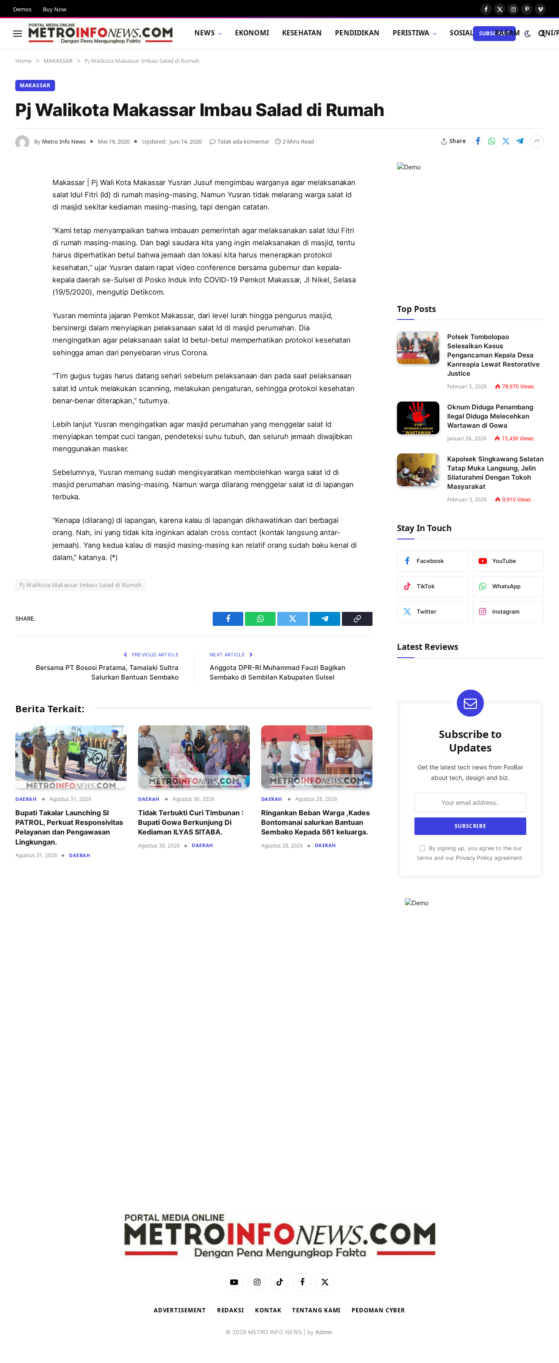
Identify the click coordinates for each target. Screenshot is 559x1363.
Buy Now (54, 9)
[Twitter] (24, 227)
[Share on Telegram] (519, 141)
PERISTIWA (411, 33)
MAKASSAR (35, 85)
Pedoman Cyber (378, 1310)
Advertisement (180, 1310)
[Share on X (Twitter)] (505, 141)
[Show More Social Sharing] (537, 141)
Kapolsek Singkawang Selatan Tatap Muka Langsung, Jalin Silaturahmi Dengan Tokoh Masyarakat (495, 473)
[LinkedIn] (24, 249)
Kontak (268, 1310)
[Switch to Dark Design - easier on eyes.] (527, 33)
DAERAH (25, 799)
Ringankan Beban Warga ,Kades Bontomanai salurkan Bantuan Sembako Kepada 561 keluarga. (315, 822)
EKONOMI (252, 33)
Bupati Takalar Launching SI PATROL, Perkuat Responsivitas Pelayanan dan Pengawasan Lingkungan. (69, 827)
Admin (323, 1332)
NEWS (204, 33)
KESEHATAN (302, 33)
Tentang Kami (316, 1310)
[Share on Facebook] (477, 141)
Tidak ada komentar (243, 141)
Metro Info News (64, 141)
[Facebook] (24, 205)
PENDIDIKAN (357, 33)
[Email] (24, 294)
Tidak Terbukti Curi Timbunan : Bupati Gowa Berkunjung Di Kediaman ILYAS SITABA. (191, 822)
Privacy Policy (474, 858)
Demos (22, 9)
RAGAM (508, 33)
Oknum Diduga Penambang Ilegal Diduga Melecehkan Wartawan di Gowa (490, 416)
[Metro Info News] (100, 33)
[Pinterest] (24, 272)
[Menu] (17, 33)
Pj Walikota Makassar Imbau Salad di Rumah (80, 585)
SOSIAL (462, 33)
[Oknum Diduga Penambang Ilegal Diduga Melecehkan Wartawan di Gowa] (418, 418)
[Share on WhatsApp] (491, 141)
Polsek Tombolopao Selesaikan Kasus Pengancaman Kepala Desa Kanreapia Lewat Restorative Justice (493, 355)
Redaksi (230, 1310)
